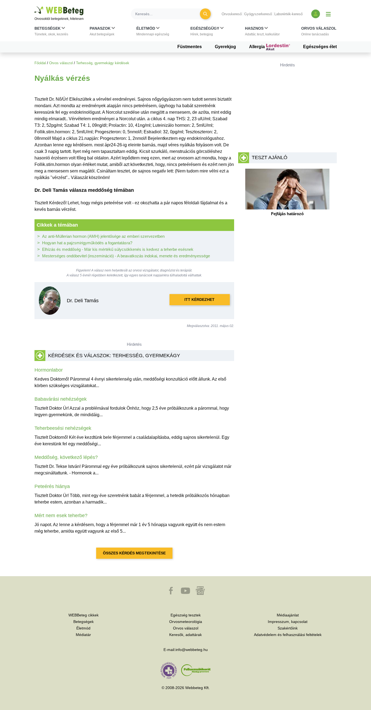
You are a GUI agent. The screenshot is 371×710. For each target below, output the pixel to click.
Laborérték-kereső (288, 14)
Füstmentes (189, 46)
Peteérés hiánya (52, 486)
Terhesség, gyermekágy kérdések (102, 63)
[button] (51, 32)
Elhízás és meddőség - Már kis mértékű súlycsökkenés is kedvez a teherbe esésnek (117, 249)
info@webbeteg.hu (191, 649)
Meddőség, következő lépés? (66, 457)
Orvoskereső (232, 14)
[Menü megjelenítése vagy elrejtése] (328, 13)
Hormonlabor (48, 370)
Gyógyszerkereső (258, 14)
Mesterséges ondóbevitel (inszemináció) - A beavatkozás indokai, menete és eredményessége (126, 256)
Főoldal (40, 63)
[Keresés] (205, 13)
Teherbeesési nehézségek (62, 428)
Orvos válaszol (61, 63)
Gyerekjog (225, 46)
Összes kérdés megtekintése (134, 553)
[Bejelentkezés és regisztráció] (315, 14)
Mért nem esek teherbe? (60, 515)
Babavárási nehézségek (60, 399)
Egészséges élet (320, 46)
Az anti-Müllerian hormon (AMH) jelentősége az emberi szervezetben (103, 236)
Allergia (257, 46)
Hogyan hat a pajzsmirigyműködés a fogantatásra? (87, 242)
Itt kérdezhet (199, 299)
